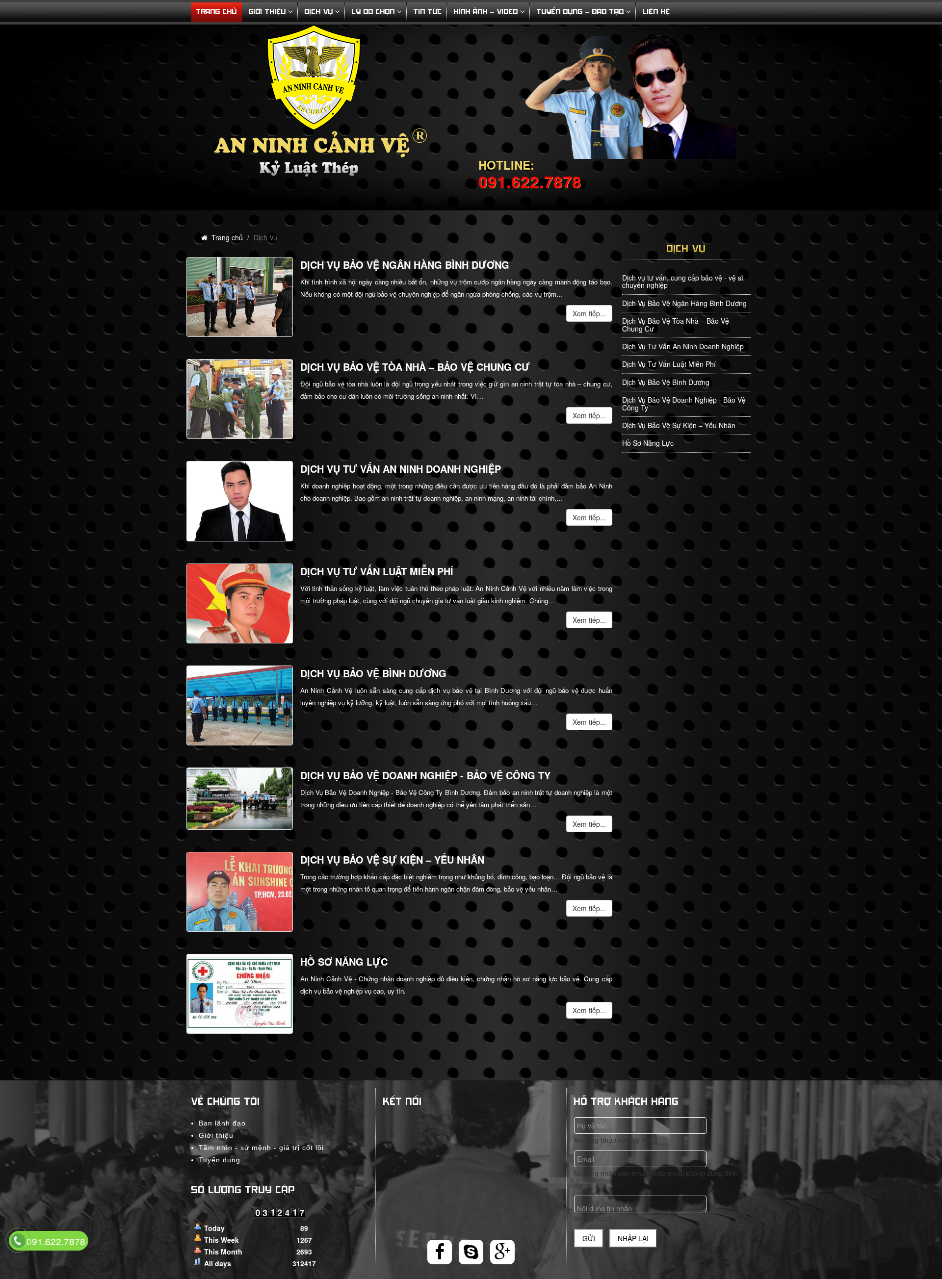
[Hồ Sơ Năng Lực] (239, 993)
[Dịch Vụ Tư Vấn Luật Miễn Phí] (239, 603)
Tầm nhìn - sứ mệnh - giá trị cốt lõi (261, 1147)
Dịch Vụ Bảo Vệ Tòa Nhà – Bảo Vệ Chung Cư (415, 366)
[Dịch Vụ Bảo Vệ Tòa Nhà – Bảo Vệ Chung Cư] (239, 398)
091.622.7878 (55, 1241)
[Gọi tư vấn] (18, 1241)
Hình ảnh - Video (486, 12)
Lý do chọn (373, 12)
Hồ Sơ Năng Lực (344, 961)
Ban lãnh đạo (222, 1123)
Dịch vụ (319, 12)
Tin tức (428, 12)
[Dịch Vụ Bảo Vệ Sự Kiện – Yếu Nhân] (239, 891)
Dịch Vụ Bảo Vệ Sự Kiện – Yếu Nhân (392, 859)
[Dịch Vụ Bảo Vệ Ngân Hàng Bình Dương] (239, 296)
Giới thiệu (267, 12)
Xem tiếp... (589, 313)
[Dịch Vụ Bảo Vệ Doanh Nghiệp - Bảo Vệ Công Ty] (239, 798)
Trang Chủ (216, 12)
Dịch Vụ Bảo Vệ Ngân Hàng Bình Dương (404, 264)
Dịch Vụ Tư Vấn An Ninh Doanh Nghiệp (400, 468)
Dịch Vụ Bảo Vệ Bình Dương (373, 673)
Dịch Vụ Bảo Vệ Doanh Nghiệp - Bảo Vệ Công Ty (425, 775)
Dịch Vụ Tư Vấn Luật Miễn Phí (376, 571)
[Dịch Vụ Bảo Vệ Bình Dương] (239, 705)
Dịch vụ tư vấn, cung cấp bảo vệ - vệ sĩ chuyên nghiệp (682, 281)
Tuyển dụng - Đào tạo (580, 12)
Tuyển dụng (219, 1160)
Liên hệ (656, 12)
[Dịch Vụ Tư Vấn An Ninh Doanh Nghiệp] (239, 500)
